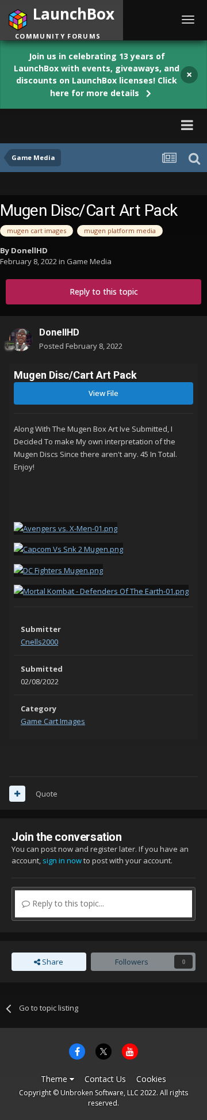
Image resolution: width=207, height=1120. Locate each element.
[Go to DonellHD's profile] (20, 339)
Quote (46, 793)
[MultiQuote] (17, 794)
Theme (55, 1078)
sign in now (62, 860)
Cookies (151, 1078)
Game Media (89, 261)
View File (103, 393)
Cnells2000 (39, 642)
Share (51, 962)
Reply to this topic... (67, 903)
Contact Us (105, 1078)
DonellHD (29, 250)
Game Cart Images (53, 721)
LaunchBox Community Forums (86, 124)
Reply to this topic (104, 291)
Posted (80, 346)
